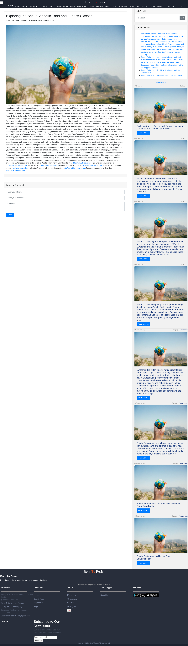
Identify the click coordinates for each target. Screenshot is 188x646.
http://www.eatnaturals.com (91, 165)
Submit (10, 215)
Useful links (38, 588)
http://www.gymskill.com (21, 168)
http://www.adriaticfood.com (16, 165)
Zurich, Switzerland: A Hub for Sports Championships (161, 75)
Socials (70, 588)
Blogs (36, 606)
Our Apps (137, 588)
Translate (4, 621)
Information (5, 588)
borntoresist (183, 330)
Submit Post (39, 599)
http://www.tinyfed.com (50, 165)
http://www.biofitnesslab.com (75, 168)
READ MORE (161, 83)
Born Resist (95, 2)
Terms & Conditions (9, 603)
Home (36, 595)
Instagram (73, 599)
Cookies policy (12, 607)
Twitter (71, 603)
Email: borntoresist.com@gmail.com (15, 616)
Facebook (72, 595)
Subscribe (38, 640)
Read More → (143, 133)
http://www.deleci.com (81, 163)
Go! (182, 18)
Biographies (38, 603)
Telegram (72, 606)
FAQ (20, 607)
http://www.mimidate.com (15, 171)
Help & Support (106, 588)
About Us (104, 595)
